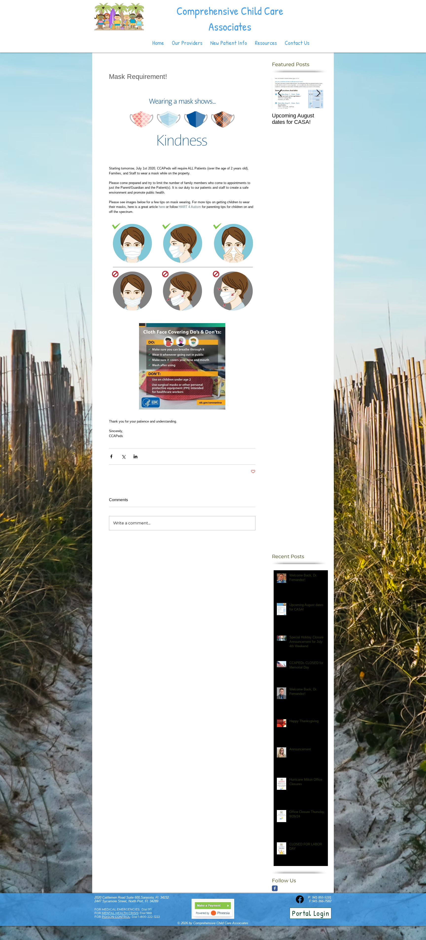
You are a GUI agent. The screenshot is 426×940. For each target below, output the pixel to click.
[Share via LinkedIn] (135, 456)
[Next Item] (318, 93)
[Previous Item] (280, 93)
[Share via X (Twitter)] (123, 456)
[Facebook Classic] (275, 888)
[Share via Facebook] (111, 456)
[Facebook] (300, 899)
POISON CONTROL (116, 917)
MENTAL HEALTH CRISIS (120, 913)
